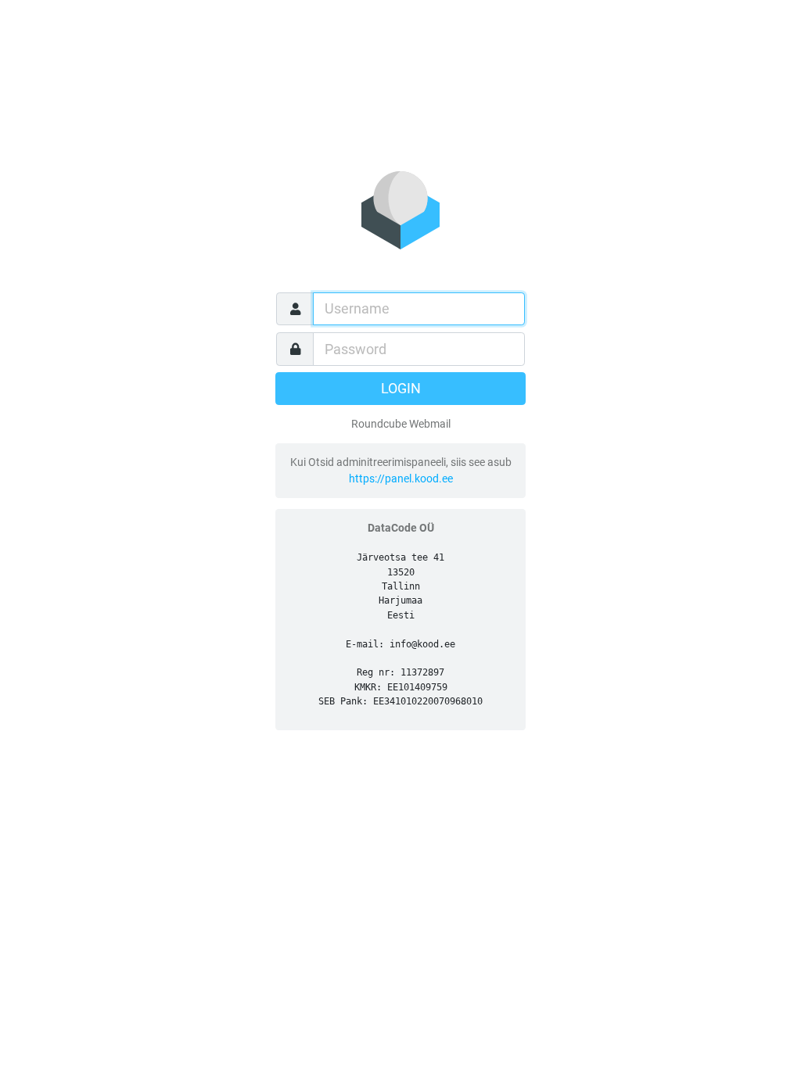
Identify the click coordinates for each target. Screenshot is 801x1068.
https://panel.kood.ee (401, 478)
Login (401, 388)
